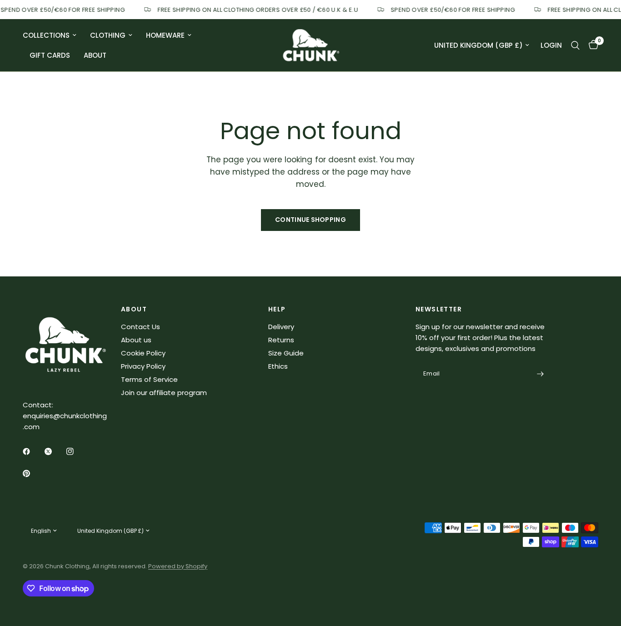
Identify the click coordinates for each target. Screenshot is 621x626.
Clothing (107, 35)
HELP (277, 309)
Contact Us (140, 326)
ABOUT (134, 309)
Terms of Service (149, 379)
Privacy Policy (143, 366)
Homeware (165, 35)
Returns (281, 340)
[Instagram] (76, 451)
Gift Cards (50, 55)
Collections (46, 35)
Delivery (281, 326)
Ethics (278, 366)
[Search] (575, 45)
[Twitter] (55, 451)
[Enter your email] (540, 374)
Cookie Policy (143, 353)
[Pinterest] (33, 474)
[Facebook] (33, 451)
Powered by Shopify (177, 566)
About (95, 55)
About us (136, 340)
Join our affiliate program (164, 392)
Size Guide (286, 353)
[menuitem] (53, 35)
